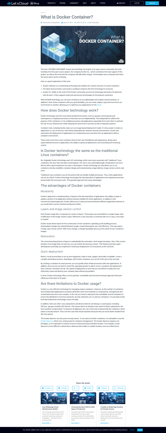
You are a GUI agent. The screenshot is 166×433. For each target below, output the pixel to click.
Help (85, 3)
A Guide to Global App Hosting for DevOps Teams (111, 408)
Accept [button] (140, 430)
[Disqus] (83, 355)
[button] (47, 388)
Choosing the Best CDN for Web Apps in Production (83, 408)
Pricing (62, 3)
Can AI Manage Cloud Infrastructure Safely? (50, 408)
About (93, 3)
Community (74, 3)
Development (55, 22)
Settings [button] (132, 430)
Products (51, 3)
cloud (99, 105)
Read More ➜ (46, 423)
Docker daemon (47, 321)
